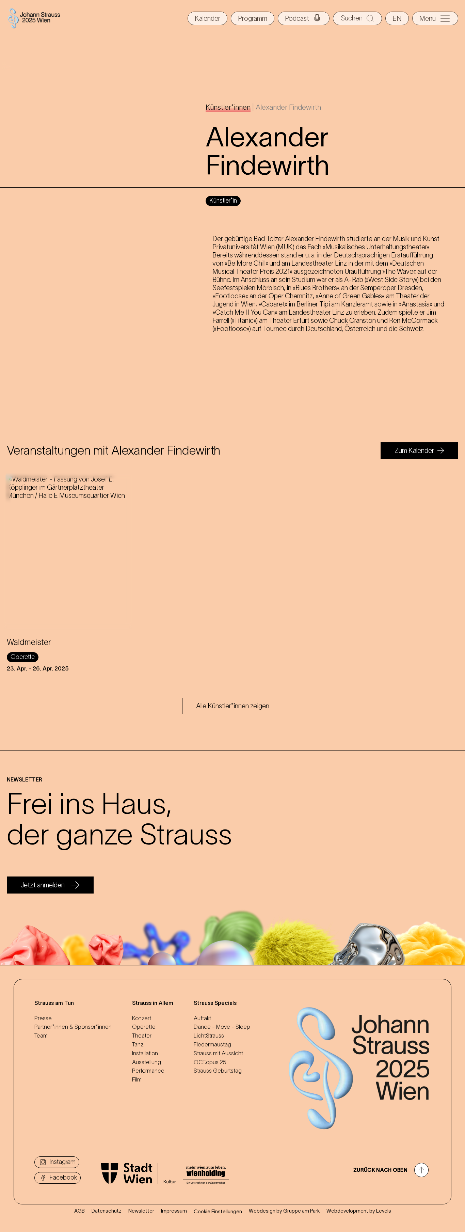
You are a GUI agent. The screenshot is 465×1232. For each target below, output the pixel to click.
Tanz (138, 1044)
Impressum (174, 1211)
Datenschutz (107, 1211)
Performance (148, 1071)
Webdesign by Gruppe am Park (284, 1211)
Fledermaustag (212, 1044)
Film (137, 1079)
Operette (144, 1027)
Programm (252, 18)
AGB (79, 1211)
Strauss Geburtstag (218, 1071)
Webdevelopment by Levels (358, 1211)
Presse (43, 1018)
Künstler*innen (228, 107)
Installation (145, 1053)
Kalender (207, 18)
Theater (141, 1035)
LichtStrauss (209, 1035)
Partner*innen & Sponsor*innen (73, 1027)
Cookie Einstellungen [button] (218, 1211)
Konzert (141, 1018)
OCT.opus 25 (210, 1062)
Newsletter (141, 1211)
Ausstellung (146, 1062)
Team (41, 1035)
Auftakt (202, 1018)
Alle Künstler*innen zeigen (232, 706)
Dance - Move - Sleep (222, 1027)
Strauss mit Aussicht (218, 1053)
